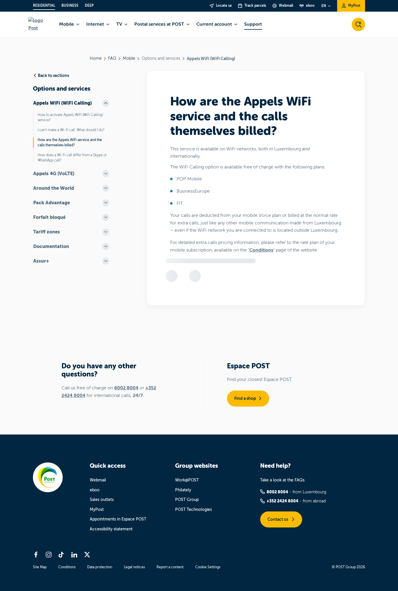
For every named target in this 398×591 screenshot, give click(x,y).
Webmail (98, 480)
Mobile (129, 58)
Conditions (261, 250)
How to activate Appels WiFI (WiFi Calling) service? (70, 117)
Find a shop (245, 398)
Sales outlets (102, 499)
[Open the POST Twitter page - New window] (87, 554)
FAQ (112, 58)
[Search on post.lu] (358, 24)
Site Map (40, 567)
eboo (95, 490)
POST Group (187, 499)
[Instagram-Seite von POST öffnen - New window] (49, 554)
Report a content (170, 567)
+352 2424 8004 (282, 501)
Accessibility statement (111, 529)
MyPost (97, 509)
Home (96, 58)
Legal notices (134, 567)
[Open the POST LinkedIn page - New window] (74, 554)
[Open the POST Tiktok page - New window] (61, 554)
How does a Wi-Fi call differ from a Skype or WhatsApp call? (72, 157)
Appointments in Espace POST (118, 519)
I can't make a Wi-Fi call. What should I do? (71, 130)
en (323, 6)
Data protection (99, 567)
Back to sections (53, 75)
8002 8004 (126, 388)
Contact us (278, 519)
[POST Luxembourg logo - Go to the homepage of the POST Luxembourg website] (40, 24)
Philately (183, 490)
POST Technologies (193, 509)
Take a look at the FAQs (282, 480)
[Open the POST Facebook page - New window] (36, 554)
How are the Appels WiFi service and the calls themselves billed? (70, 142)
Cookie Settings (207, 567)
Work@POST (187, 480)
